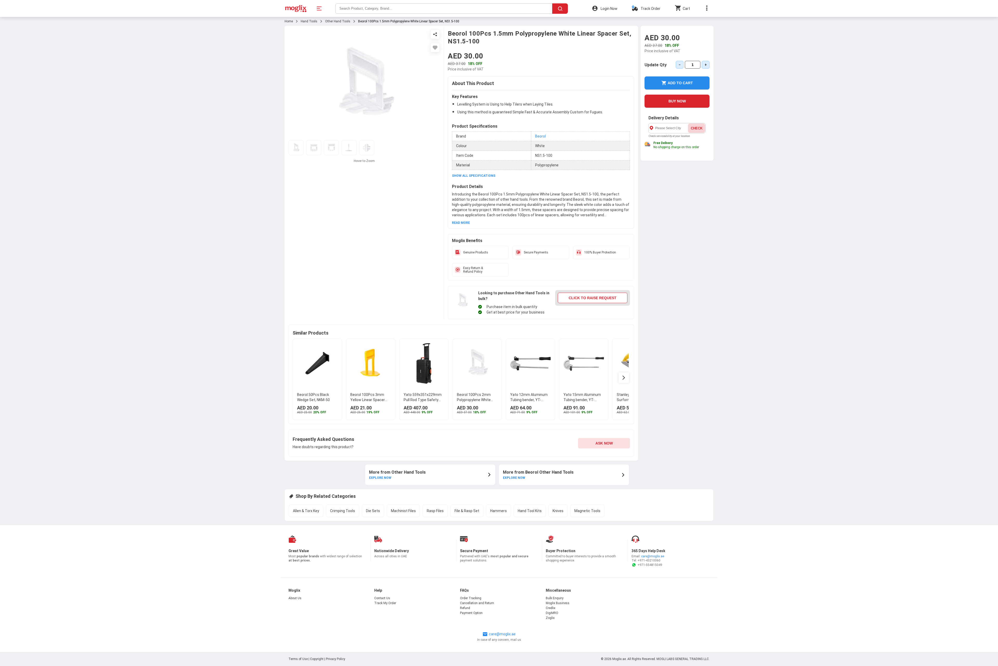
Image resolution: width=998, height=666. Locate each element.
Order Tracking (470, 598)
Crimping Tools (342, 511)
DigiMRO (552, 613)
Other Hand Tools (337, 21)
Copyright (317, 659)
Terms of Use (298, 659)
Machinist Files (403, 511)
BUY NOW (677, 101)
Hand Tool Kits (530, 511)
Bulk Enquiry (554, 598)
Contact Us (382, 598)
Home (289, 21)
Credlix (550, 608)
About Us (294, 598)
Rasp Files (435, 511)
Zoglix (550, 618)
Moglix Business (557, 603)
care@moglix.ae (652, 556)
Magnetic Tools (587, 511)
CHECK (696, 128)
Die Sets (373, 511)
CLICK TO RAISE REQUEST (592, 298)
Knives (558, 511)
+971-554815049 (650, 565)
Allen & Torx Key (306, 511)
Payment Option (471, 613)
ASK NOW (604, 443)
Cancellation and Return (477, 603)
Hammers (498, 511)
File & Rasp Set (467, 511)
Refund (465, 608)
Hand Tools (309, 21)
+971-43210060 (649, 560)
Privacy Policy (335, 659)
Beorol (540, 136)
